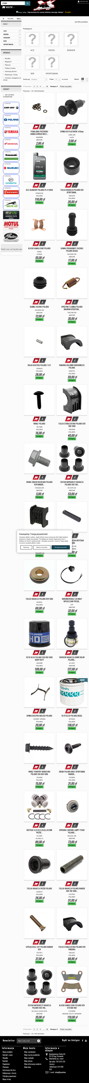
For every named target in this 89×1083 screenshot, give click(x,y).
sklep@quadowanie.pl (62, 1072)
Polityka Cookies (10, 68)
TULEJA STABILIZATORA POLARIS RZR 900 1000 (71, 424)
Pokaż (52, 79)
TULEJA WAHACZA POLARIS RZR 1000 (39, 599)
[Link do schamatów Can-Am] (11, 107)
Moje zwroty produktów (32, 1055)
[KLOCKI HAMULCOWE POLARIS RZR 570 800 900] (72, 981)
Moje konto (29, 1048)
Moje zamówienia (29, 1052)
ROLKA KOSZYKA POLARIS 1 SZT (39, 365)
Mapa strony (7, 1079)
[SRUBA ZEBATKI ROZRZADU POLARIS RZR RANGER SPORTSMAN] (39, 458)
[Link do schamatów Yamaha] (11, 131)
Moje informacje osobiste (32, 1064)
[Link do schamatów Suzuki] (11, 168)
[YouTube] (86, 1040)
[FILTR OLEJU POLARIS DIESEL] (72, 692)
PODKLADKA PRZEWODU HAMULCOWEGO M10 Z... (39, 132)
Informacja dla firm (10, 71)
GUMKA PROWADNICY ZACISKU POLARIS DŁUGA (72, 249)
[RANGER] (71, 39)
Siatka (82, 81)
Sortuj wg (26, 79)
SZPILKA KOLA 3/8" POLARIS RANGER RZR (39, 948)
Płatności (7, 65)
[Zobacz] (42, 126)
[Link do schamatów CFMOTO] (11, 180)
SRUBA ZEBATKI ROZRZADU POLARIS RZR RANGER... (39, 483)
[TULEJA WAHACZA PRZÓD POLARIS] (39, 865)
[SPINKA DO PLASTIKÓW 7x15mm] (72, 108)
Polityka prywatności (9, 1076)
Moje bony (27, 1067)
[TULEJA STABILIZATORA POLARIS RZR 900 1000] (72, 400)
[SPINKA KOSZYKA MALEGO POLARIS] (39, 692)
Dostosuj (26, 547)
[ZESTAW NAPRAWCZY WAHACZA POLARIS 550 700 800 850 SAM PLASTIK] (72, 458)
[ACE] (32, 39)
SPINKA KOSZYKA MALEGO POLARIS (39, 715)
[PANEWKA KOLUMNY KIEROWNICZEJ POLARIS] (72, 341)
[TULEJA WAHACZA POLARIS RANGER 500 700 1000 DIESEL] (72, 865)
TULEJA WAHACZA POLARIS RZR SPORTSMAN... (71, 191)
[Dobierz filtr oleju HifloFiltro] (11, 215)
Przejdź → (68, 12)
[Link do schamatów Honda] (11, 144)
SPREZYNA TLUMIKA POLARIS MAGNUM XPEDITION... (71, 308)
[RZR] (32, 62)
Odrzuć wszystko (41, 547)
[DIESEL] (52, 39)
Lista (87, 81)
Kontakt (5, 1061)
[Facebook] (82, 1040)
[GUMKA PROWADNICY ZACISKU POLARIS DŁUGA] (72, 224)
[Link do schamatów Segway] (11, 192)
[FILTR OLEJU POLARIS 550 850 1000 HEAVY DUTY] (39, 633)
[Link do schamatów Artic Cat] (11, 204)
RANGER (6, 38)
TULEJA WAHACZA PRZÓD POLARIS (39, 888)
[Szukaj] (27, 3)
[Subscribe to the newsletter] (38, 1040)
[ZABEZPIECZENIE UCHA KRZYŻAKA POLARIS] (72, 516)
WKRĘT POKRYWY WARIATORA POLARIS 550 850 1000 (39, 772)
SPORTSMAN (8, 44)
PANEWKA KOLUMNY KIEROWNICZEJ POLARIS (72, 366)
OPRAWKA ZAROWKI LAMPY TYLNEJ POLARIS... (72, 831)
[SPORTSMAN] (52, 62)
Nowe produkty (7, 1052)
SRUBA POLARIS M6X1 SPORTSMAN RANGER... (72, 772)
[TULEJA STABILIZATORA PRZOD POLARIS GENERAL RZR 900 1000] (39, 516)
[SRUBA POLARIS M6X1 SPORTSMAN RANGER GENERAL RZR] (72, 748)
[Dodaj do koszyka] (36, 126)
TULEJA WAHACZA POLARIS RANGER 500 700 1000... (72, 889)
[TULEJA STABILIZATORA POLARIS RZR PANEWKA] (72, 923)
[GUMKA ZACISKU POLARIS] (39, 283)
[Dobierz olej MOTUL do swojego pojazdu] (11, 225)
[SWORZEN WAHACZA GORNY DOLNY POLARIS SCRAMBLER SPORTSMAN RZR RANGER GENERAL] (72, 633)
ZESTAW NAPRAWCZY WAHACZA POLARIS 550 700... (71, 483)
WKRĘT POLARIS (39, 423)
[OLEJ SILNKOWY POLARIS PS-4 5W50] (39, 166)
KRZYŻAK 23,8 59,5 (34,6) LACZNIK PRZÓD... (39, 831)
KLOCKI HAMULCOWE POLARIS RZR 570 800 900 (72, 1006)
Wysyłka (7, 58)
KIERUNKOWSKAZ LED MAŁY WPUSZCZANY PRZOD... (72, 600)
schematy (6, 89)
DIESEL (6, 34)
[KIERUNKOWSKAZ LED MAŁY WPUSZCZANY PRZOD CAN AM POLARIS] (72, 575)
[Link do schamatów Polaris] (11, 119)
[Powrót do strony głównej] (3, 18)
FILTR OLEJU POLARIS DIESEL (72, 715)
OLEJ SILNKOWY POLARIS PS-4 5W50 (39, 190)
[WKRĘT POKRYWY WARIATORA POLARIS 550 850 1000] (39, 748)
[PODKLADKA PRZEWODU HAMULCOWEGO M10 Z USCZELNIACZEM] (39, 108)
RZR (5, 41)
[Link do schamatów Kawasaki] (11, 156)
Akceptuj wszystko (61, 547)
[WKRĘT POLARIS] (39, 400)
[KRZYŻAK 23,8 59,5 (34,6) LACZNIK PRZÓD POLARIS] (39, 806)
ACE (5, 31)
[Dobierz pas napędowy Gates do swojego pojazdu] (11, 237)
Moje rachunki (29, 1058)
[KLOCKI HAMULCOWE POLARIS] (39, 224)
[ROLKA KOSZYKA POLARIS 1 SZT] (39, 341)
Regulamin (8, 62)
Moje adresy (28, 1061)
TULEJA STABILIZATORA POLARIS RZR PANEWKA (71, 948)
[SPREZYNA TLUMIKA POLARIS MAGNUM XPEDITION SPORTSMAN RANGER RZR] (72, 283)
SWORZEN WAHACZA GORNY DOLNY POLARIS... (72, 658)
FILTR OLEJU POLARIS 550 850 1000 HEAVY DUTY (39, 658)
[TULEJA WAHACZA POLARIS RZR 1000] (39, 575)
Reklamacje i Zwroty (11, 75)
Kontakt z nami (8, 1055)
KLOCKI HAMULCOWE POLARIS (39, 248)
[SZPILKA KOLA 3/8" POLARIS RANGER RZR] (39, 923)
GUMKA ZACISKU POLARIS (39, 307)
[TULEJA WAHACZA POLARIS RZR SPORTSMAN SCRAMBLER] (72, 166)
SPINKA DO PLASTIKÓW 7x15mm (72, 131)
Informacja (6, 52)
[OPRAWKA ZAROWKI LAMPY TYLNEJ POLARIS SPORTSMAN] (72, 806)
